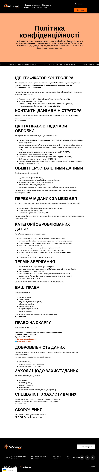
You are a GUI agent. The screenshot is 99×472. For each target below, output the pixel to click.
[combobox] (9, 470)
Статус (33, 7)
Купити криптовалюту (32, 5)
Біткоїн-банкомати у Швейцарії (38, 458)
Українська (10, 470)
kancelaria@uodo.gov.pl (26, 339)
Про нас (68, 458)
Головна (7, 458)
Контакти (80, 10)
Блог (45, 7)
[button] (79, 4)
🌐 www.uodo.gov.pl (23, 341)
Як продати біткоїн (57, 458)
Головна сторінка (86, 447)
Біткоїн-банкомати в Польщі (18, 458)
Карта (39, 7)
